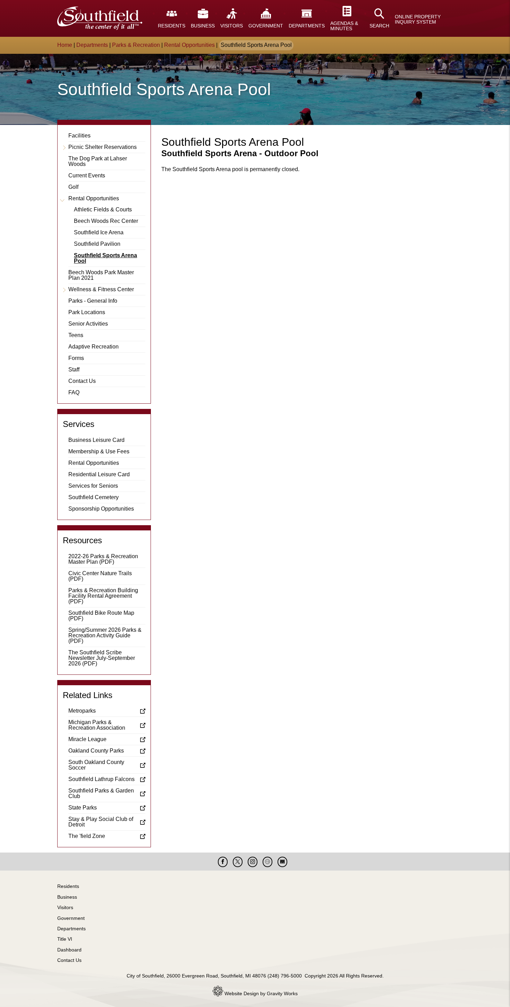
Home (64, 45)
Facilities (79, 136)
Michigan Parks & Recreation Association (96, 725)
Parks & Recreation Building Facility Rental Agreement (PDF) (103, 595)
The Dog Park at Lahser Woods (97, 161)
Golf (73, 187)
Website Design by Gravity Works (260, 993)
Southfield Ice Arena (99, 232)
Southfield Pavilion (97, 244)
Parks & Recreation (136, 45)
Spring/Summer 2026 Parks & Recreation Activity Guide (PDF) (105, 635)
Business (67, 897)
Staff (73, 369)
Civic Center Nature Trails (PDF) (100, 576)
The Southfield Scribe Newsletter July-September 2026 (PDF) (101, 657)
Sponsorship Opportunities (101, 509)
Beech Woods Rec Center (106, 221)
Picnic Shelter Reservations (102, 147)
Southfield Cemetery (93, 497)
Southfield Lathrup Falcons (101, 779)
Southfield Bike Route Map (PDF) (101, 615)
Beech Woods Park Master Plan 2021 (101, 275)
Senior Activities (88, 324)
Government (71, 918)
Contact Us (82, 381)
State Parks (82, 808)
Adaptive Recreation (93, 347)
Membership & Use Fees (98, 451)
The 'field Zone (86, 836)
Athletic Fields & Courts (103, 209)
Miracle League (87, 739)
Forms (76, 358)
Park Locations (86, 312)
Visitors (65, 907)
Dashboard (69, 950)
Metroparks (82, 711)
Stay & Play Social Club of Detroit (100, 822)
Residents (68, 886)
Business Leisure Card (96, 440)
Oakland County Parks (96, 751)
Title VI (64, 939)
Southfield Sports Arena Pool (105, 258)
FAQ (73, 392)
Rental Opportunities (189, 45)
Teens (75, 335)
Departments (92, 45)
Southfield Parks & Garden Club (101, 793)
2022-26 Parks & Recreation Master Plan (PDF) (103, 559)
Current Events (86, 175)
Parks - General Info (92, 301)
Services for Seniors (93, 486)
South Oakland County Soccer (96, 765)
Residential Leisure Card (99, 474)
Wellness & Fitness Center (101, 289)
